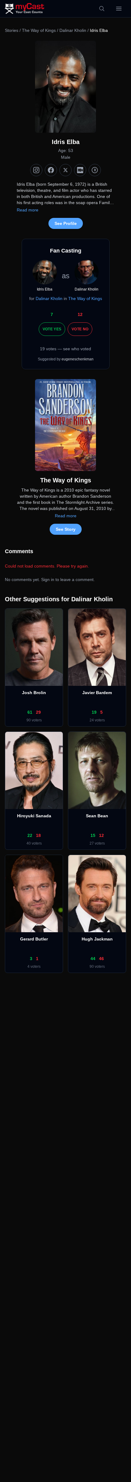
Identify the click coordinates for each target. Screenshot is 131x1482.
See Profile (66, 223)
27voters (97, 843)
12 (80, 314)
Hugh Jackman (97, 939)
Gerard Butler (34, 939)
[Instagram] (36, 170)
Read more (27, 209)
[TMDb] (95, 170)
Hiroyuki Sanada (34, 815)
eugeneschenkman (78, 359)
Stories (11, 30)
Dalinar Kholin (72, 30)
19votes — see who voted (65, 348)
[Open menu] (119, 8)
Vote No (80, 329)
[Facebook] (51, 170)
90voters (34, 720)
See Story (66, 529)
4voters (34, 966)
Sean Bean (97, 815)
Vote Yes (52, 329)
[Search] (101, 8)
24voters (97, 720)
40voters (34, 843)
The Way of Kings (39, 30)
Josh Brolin (34, 692)
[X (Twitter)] (65, 170)
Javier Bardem (97, 692)
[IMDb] (80, 170)
